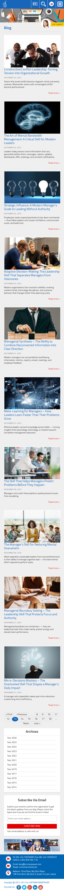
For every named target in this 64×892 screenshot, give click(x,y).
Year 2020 (12, 765)
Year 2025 (12, 742)
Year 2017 (12, 774)
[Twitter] (24, 887)
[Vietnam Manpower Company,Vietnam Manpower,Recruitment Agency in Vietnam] (5, 4)
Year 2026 (12, 738)
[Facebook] (18, 887)
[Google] (29, 887)
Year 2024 (12, 747)
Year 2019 (12, 769)
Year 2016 (12, 778)
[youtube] (40, 887)
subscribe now (32, 826)
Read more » (54, 93)
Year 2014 (12, 787)
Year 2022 (12, 756)
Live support (57, 24)
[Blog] (32, 15)
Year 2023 (12, 751)
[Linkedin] (35, 887)
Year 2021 (12, 760)
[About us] (32, 845)
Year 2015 (12, 783)
